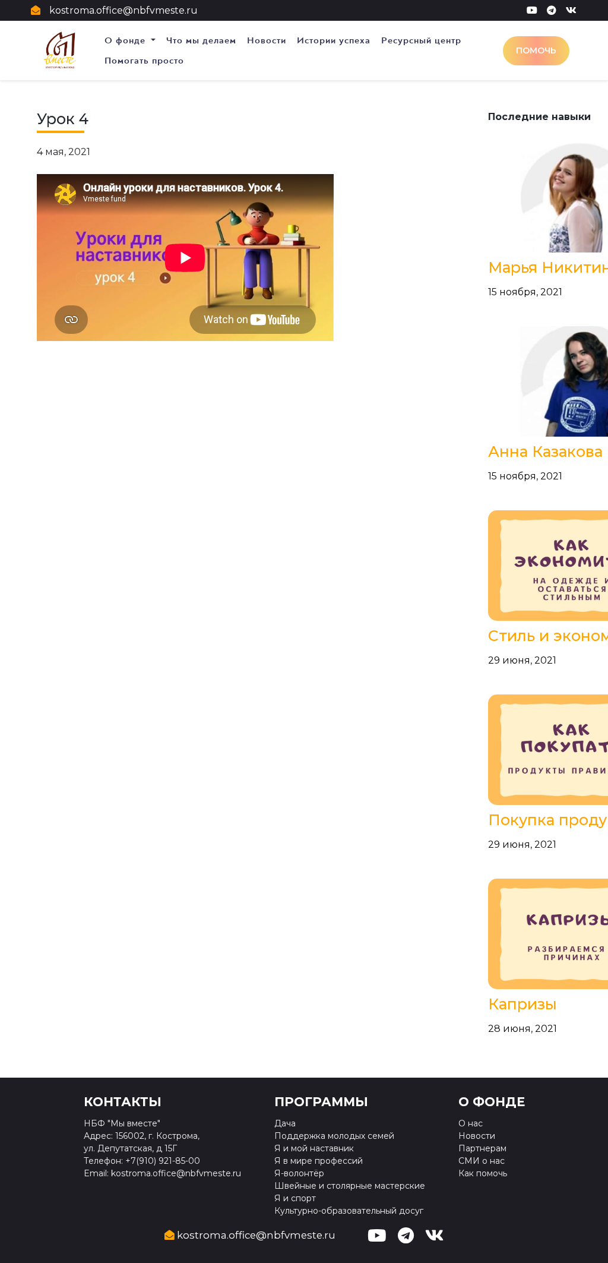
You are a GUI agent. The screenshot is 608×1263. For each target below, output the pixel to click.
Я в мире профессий (318, 1160)
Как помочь (482, 1173)
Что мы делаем (201, 40)
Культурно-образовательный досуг (348, 1210)
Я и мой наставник (314, 1148)
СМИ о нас (481, 1160)
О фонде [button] (126, 40)
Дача (285, 1123)
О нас (470, 1123)
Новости (266, 40)
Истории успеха (333, 40)
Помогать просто (144, 61)
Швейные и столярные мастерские (349, 1185)
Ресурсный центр (421, 40)
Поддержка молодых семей (334, 1136)
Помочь (536, 50)
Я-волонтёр (299, 1173)
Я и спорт (295, 1198)
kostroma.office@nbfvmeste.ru (123, 10)
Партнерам (482, 1148)
